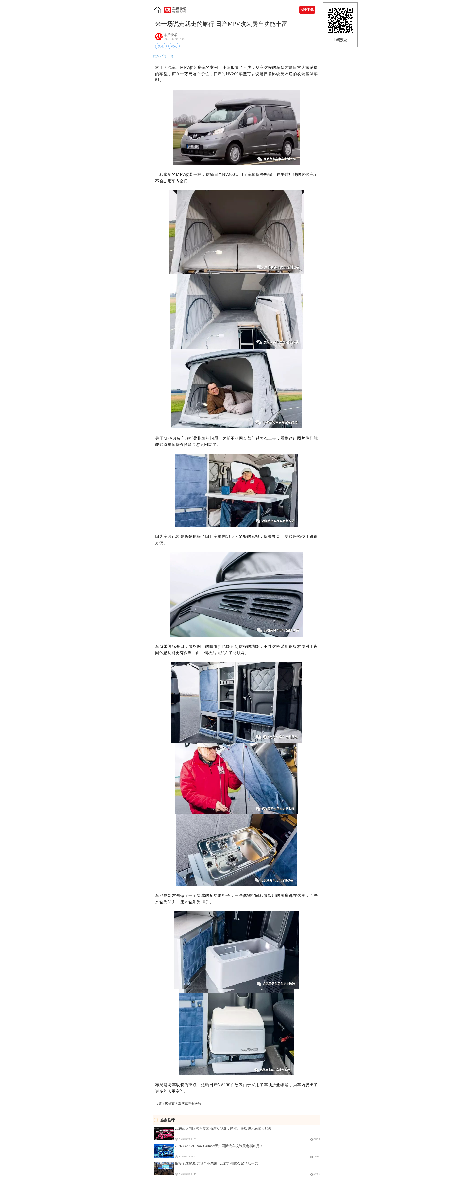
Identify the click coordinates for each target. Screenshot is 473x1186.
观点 (174, 46)
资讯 (161, 46)
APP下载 (307, 10)
